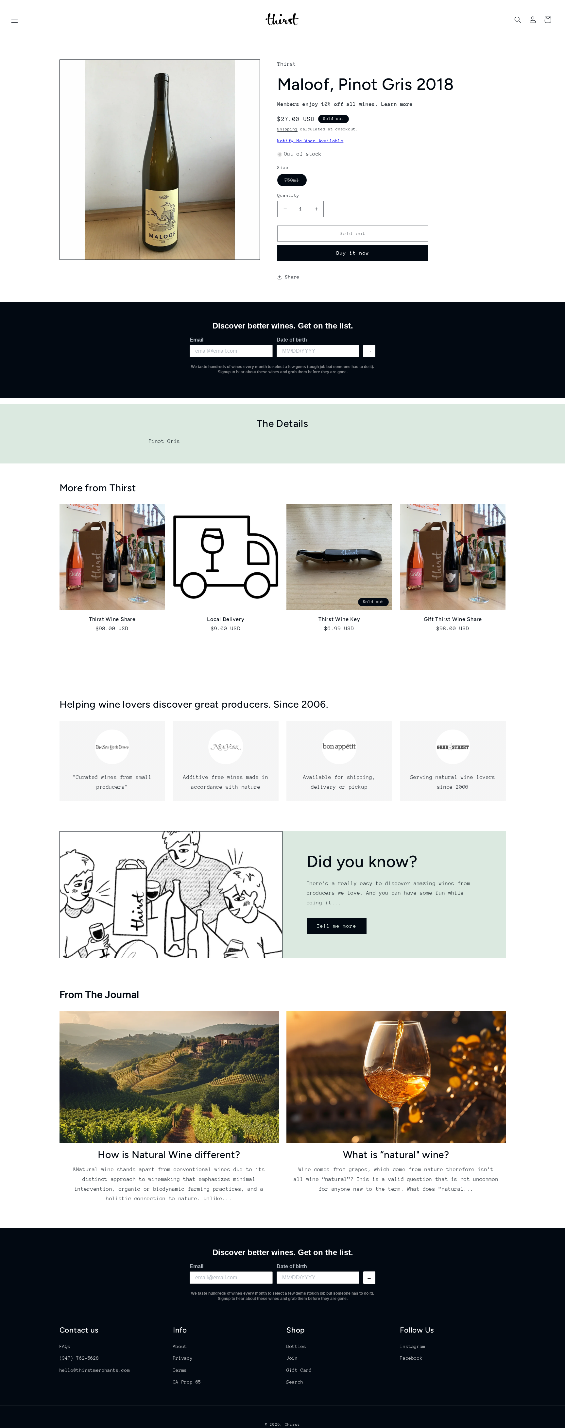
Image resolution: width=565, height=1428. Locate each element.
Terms (180, 1370)
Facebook (411, 1358)
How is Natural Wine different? (169, 1155)
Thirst (292, 1424)
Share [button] (292, 277)
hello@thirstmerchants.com (95, 1370)
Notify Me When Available (310, 141)
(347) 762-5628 (79, 1358)
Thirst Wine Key (339, 619)
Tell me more (336, 926)
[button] (14, 19)
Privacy (183, 1358)
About (180, 1346)
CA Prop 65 (187, 1382)
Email (196, 340)
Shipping (287, 129)
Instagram (412, 1346)
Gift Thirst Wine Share (453, 619)
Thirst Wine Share (112, 619)
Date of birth (292, 340)
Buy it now (352, 253)
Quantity (288, 195)
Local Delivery (226, 619)
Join (292, 1358)
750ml (295, 181)
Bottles (296, 1346)
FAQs (65, 1346)
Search (294, 1382)
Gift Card (299, 1370)
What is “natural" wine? (396, 1155)
